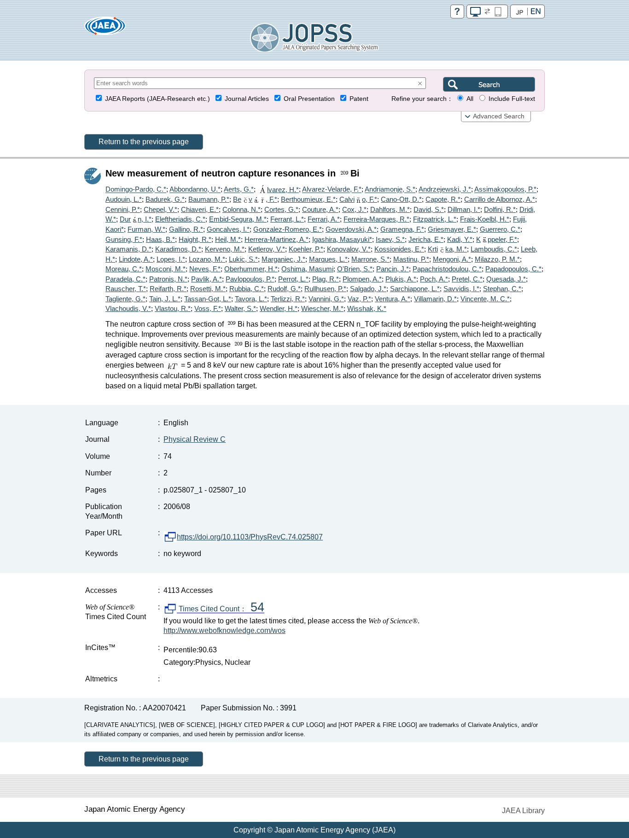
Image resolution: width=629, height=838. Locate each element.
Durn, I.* (135, 219)
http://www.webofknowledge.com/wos (224, 630)
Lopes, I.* (171, 259)
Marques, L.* (328, 259)
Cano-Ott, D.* (401, 199)
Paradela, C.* (125, 279)
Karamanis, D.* (128, 249)
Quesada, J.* (506, 279)
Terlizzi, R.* (288, 299)
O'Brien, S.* (355, 269)
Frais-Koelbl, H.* (484, 219)
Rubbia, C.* (246, 289)
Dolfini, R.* (500, 209)
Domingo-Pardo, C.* (135, 189)
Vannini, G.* (326, 299)
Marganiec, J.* (283, 259)
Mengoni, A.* (452, 259)
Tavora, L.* (251, 299)
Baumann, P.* (208, 199)
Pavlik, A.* (206, 279)
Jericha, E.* (425, 239)
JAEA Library (523, 811)
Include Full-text (512, 98)
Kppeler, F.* (496, 239)
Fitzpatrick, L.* (434, 219)
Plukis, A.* (400, 279)
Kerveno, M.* (225, 249)
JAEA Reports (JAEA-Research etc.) (157, 98)
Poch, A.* (434, 279)
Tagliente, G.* (125, 299)
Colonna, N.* (241, 209)
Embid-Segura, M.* (238, 219)
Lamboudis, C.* (494, 249)
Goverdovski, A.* (351, 229)
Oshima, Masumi (307, 269)
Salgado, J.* (368, 289)
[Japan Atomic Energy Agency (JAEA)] (105, 29)
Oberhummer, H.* (251, 269)
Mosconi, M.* (166, 269)
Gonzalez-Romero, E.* (287, 229)
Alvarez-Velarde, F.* (331, 189)
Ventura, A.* (392, 299)
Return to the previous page (144, 142)
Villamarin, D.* (435, 299)
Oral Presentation (309, 98)
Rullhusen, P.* (325, 289)
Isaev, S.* (390, 239)
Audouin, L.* (123, 199)
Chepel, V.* (160, 209)
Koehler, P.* (306, 249)
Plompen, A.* (362, 279)
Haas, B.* (160, 239)
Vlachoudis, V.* (128, 308)
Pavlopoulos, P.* (250, 279)
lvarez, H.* (283, 189)
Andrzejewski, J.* (445, 189)
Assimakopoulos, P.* (505, 189)
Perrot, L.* (293, 279)
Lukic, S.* (243, 259)
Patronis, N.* (168, 279)
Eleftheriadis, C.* (180, 219)
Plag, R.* (325, 279)
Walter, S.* (240, 308)
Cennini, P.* (122, 209)
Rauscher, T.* (125, 289)
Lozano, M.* (207, 259)
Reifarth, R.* (168, 289)
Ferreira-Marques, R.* (376, 219)
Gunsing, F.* (123, 239)
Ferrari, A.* (324, 219)
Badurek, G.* (165, 199)
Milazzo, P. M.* (497, 259)
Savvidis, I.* (461, 289)
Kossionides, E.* (399, 249)
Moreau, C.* (123, 269)
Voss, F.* (207, 308)
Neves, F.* (205, 269)
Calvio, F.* (358, 199)
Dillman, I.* (464, 209)
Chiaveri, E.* (200, 209)
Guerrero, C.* (500, 229)
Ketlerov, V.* (266, 249)
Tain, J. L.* (165, 299)
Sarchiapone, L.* (415, 289)
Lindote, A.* (136, 259)
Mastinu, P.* (411, 259)
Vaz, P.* (359, 299)
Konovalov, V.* (349, 249)
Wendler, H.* (278, 308)
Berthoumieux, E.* (308, 199)
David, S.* (429, 209)
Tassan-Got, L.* (207, 299)
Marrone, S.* (370, 259)
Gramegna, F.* (402, 229)
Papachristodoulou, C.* (447, 269)
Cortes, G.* (281, 209)
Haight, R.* (195, 239)
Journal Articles (247, 98)
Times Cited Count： (220, 609)
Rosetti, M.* (208, 289)
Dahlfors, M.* (390, 209)
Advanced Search (498, 116)
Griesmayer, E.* (452, 229)
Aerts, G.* (239, 189)
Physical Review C (194, 439)
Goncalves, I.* (228, 229)
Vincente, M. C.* (485, 299)
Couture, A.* (320, 209)
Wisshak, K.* (366, 308)
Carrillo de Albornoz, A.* (499, 199)
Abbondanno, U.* (195, 189)
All (469, 98)
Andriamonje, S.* (390, 189)
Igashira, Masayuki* (342, 239)
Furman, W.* (146, 229)
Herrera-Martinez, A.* (277, 239)
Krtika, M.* (447, 249)
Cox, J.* (354, 209)
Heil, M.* (228, 239)
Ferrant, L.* (287, 219)
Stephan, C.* (502, 289)
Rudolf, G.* (284, 289)
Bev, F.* (255, 199)
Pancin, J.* (392, 269)
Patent (358, 98)
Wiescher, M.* (322, 308)
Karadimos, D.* (178, 249)
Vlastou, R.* (173, 308)
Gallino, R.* (186, 229)
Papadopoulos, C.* (513, 269)
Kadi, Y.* (459, 239)
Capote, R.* (442, 199)
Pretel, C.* (467, 279)
